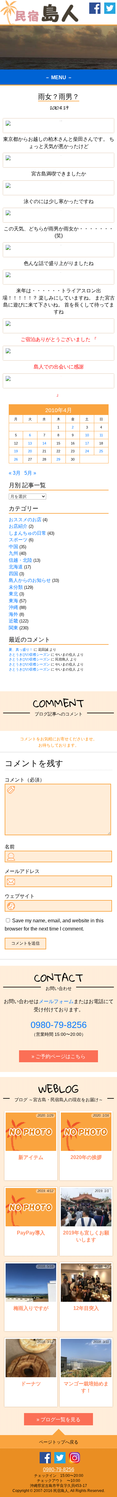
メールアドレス (22, 871)
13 (30, 443)
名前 (10, 846)
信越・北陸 (20, 560)
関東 (13, 627)
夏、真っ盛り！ (21, 649)
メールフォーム (56, 1001)
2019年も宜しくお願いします (86, 1215)
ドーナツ (37, 1363)
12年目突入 (91, 1287)
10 (87, 435)
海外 (13, 614)
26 (16, 459)
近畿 (13, 620)
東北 (13, 593)
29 (58, 459)
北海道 (16, 566)
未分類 (16, 587)
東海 (13, 600)
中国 (13, 546)
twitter (109, 8)
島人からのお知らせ (30, 580)
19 (16, 451)
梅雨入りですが (33, 1287)
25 (101, 451)
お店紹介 (18, 526)
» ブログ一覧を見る (58, 1419)
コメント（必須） (25, 779)
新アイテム (36, 1136)
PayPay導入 (35, 1212)
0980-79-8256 (59, 1025)
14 (44, 443)
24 (87, 451)
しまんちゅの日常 (27, 533)
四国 (13, 573)
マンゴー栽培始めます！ (86, 1366)
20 (30, 451)
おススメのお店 (25, 519)
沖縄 (13, 607)
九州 (13, 553)
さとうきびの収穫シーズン (29, 654)
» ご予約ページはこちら (58, 1056)
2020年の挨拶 (90, 1136)
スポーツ (18, 539)
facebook (94, 8)
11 (101, 435)
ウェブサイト (20, 896)
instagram (74, 1457)
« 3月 (15, 473)
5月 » (30, 473)
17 (87, 443)
